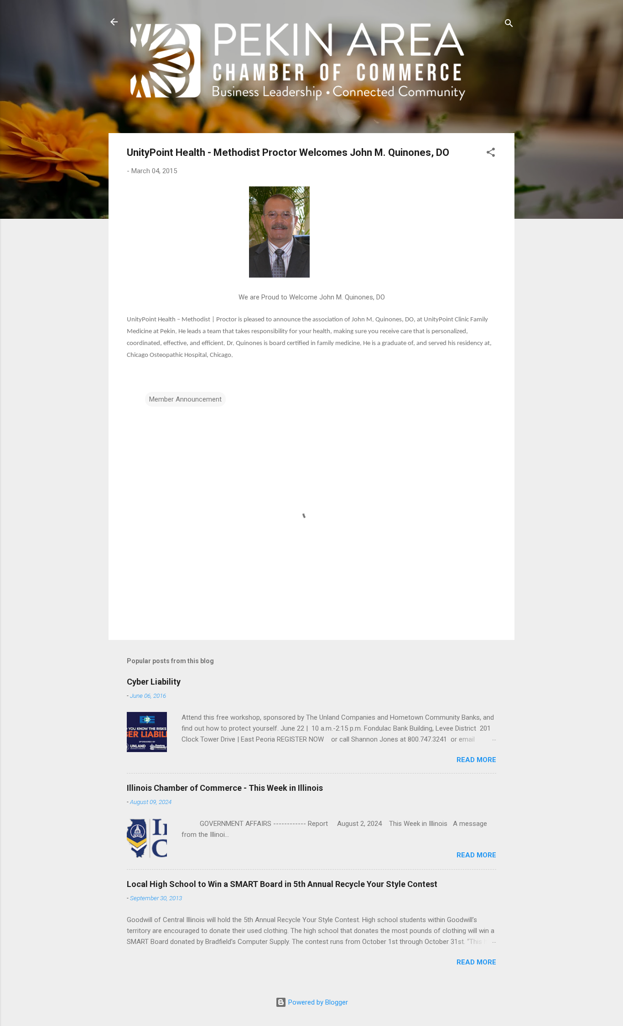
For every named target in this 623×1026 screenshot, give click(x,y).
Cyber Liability (154, 681)
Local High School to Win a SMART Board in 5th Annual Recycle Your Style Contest (282, 884)
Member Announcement (185, 399)
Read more (476, 760)
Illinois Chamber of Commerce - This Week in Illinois (225, 788)
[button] (490, 154)
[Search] (509, 25)
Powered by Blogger (317, 1002)
